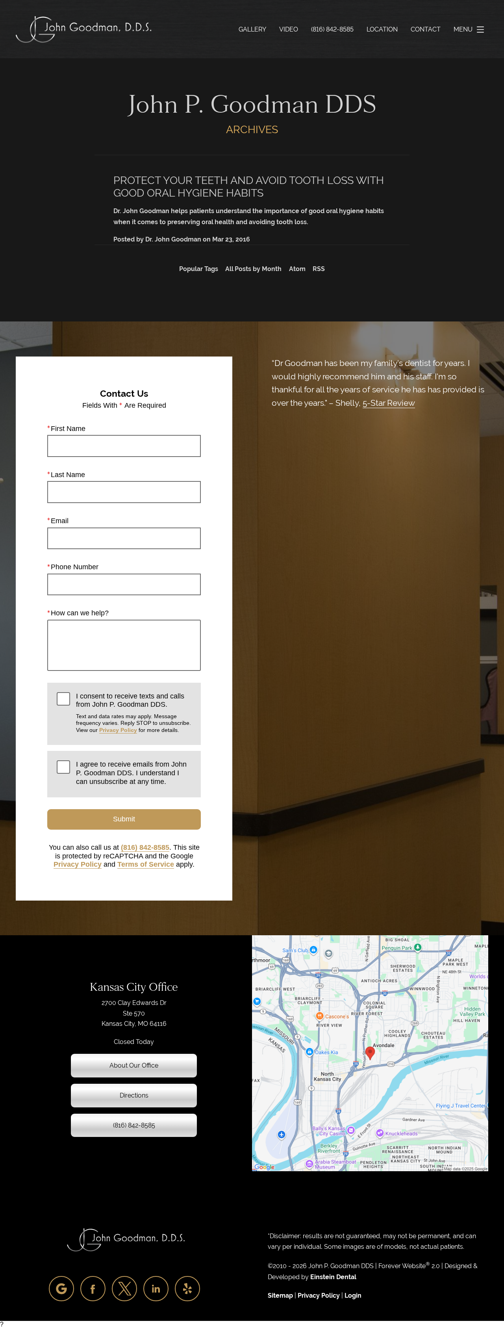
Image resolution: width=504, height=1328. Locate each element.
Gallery (252, 29)
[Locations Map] (370, 1053)
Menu (463, 29)
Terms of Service (145, 864)
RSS (319, 269)
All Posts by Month (253, 269)
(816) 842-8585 (145, 847)
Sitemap (280, 1295)
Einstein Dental (333, 1277)
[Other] (61, 1288)
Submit (124, 819)
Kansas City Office (134, 987)
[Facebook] (93, 1288)
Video (288, 29)
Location (382, 29)
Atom (297, 269)
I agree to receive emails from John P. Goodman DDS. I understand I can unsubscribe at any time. (131, 772)
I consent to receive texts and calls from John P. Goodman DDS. (133, 712)
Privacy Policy (118, 730)
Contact (426, 29)
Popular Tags (198, 269)
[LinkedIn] (156, 1288)
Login (353, 1295)
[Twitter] (124, 1288)
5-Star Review (389, 403)
